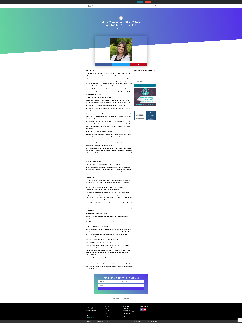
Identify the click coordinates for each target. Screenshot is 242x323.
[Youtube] (155, 2)
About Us (117, 6)
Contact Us (146, 6)
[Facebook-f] (154, 2)
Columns (111, 6)
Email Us (90, 315)
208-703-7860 (91, 317)
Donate (148, 2)
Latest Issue (103, 6)
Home (97, 6)
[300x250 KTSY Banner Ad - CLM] (145, 96)
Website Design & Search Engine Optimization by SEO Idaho (145, 321)
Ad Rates (125, 6)
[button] (103, 64)
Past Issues (131, 6)
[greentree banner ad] (145, 115)
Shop (139, 6)
